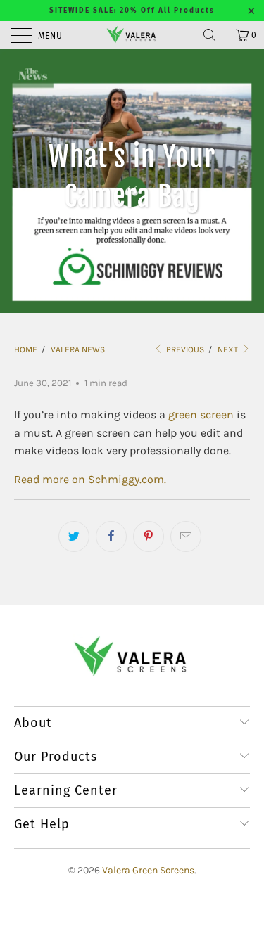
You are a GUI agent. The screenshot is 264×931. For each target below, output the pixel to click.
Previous (184, 349)
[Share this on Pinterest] (148, 536)
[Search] (214, 35)
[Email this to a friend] (185, 536)
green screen (201, 414)
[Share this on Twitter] (73, 536)
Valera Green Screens (148, 870)
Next (229, 349)
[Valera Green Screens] (132, 35)
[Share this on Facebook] (111, 536)
